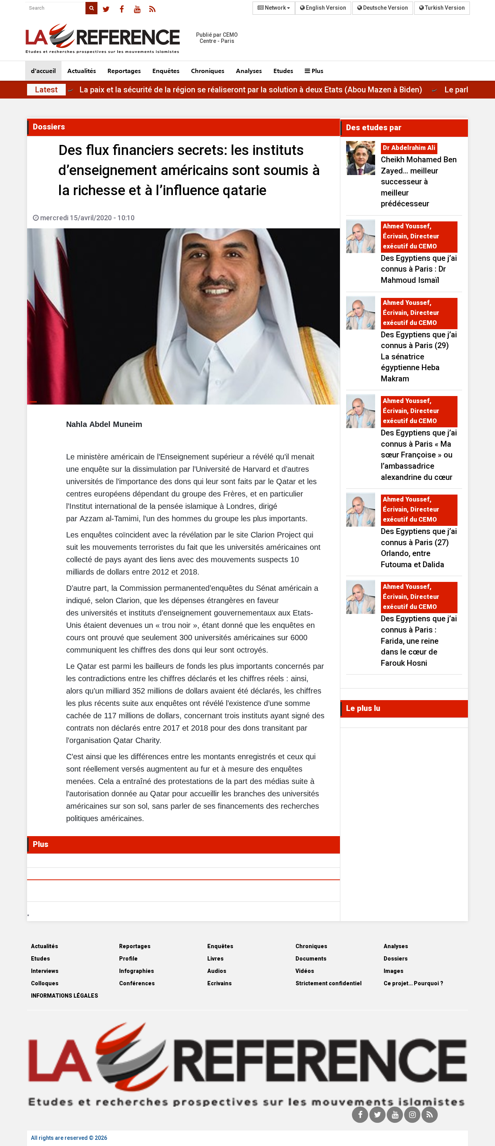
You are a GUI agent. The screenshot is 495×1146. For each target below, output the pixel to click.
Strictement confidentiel (328, 983)
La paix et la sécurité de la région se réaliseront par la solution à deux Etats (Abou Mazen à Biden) (274, 89)
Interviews (44, 971)
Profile (128, 959)
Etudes (283, 71)
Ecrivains (219, 983)
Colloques (44, 983)
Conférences (137, 983)
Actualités (81, 71)
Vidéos (304, 971)
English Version (325, 8)
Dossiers (396, 959)
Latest (46, 89)
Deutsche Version (385, 8)
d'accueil (43, 71)
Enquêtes (165, 71)
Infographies (136, 971)
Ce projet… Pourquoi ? (413, 983)
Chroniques (207, 71)
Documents (310, 959)
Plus (316, 71)
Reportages (124, 71)
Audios (216, 971)
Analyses (249, 71)
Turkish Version (444, 8)
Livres (215, 959)
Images (393, 971)
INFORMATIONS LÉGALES (64, 996)
